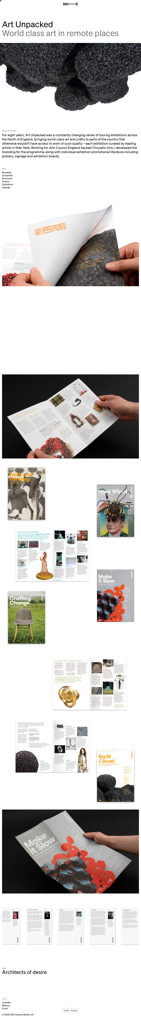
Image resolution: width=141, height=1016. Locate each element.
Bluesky (6, 1005)
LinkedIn (6, 1002)
